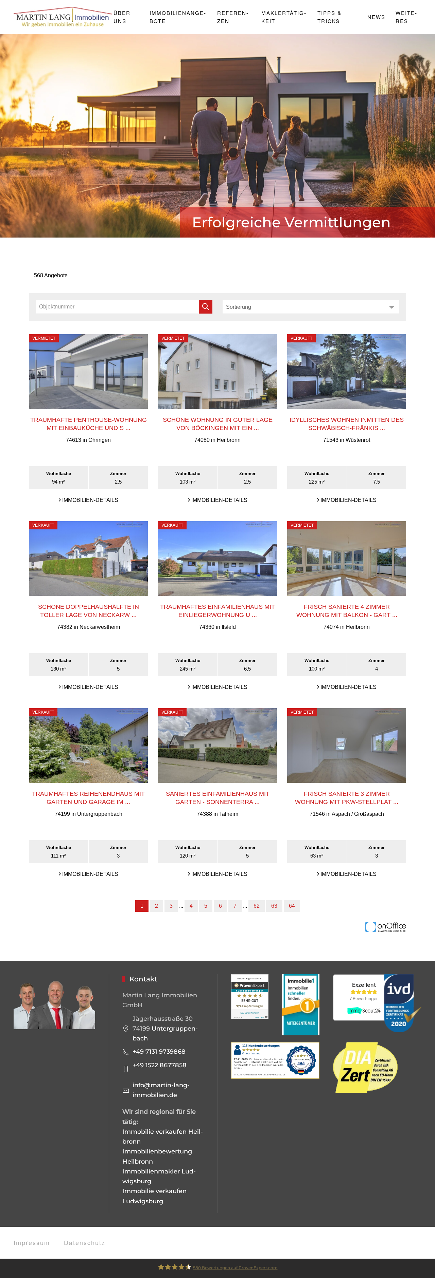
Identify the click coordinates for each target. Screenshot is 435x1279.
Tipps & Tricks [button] (329, 16)
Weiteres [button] (406, 16)
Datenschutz (84, 1242)
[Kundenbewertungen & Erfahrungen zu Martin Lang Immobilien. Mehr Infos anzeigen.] (249, 996)
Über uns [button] (122, 16)
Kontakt (143, 979)
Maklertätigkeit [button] (283, 16)
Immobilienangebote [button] (178, 16)
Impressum (32, 1242)
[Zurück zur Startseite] (64, 17)
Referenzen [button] (232, 16)
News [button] (376, 16)
